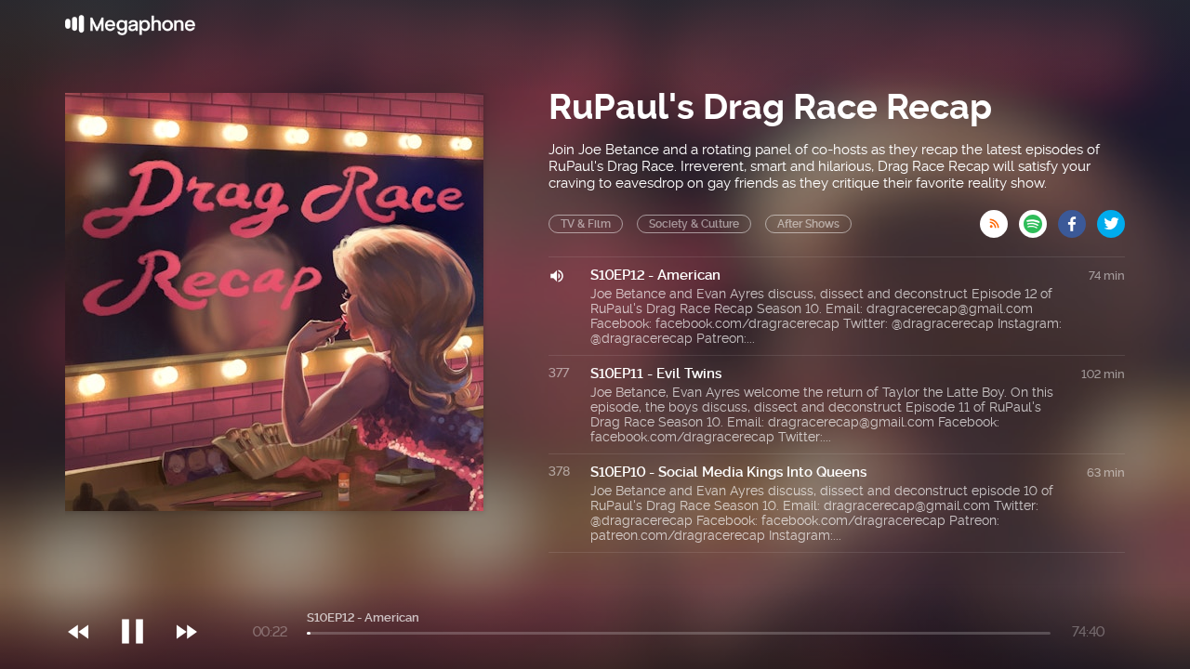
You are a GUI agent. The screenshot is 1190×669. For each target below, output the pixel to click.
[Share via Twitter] (1111, 218)
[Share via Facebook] (1077, 218)
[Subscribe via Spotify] (1038, 218)
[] (142, 593)
